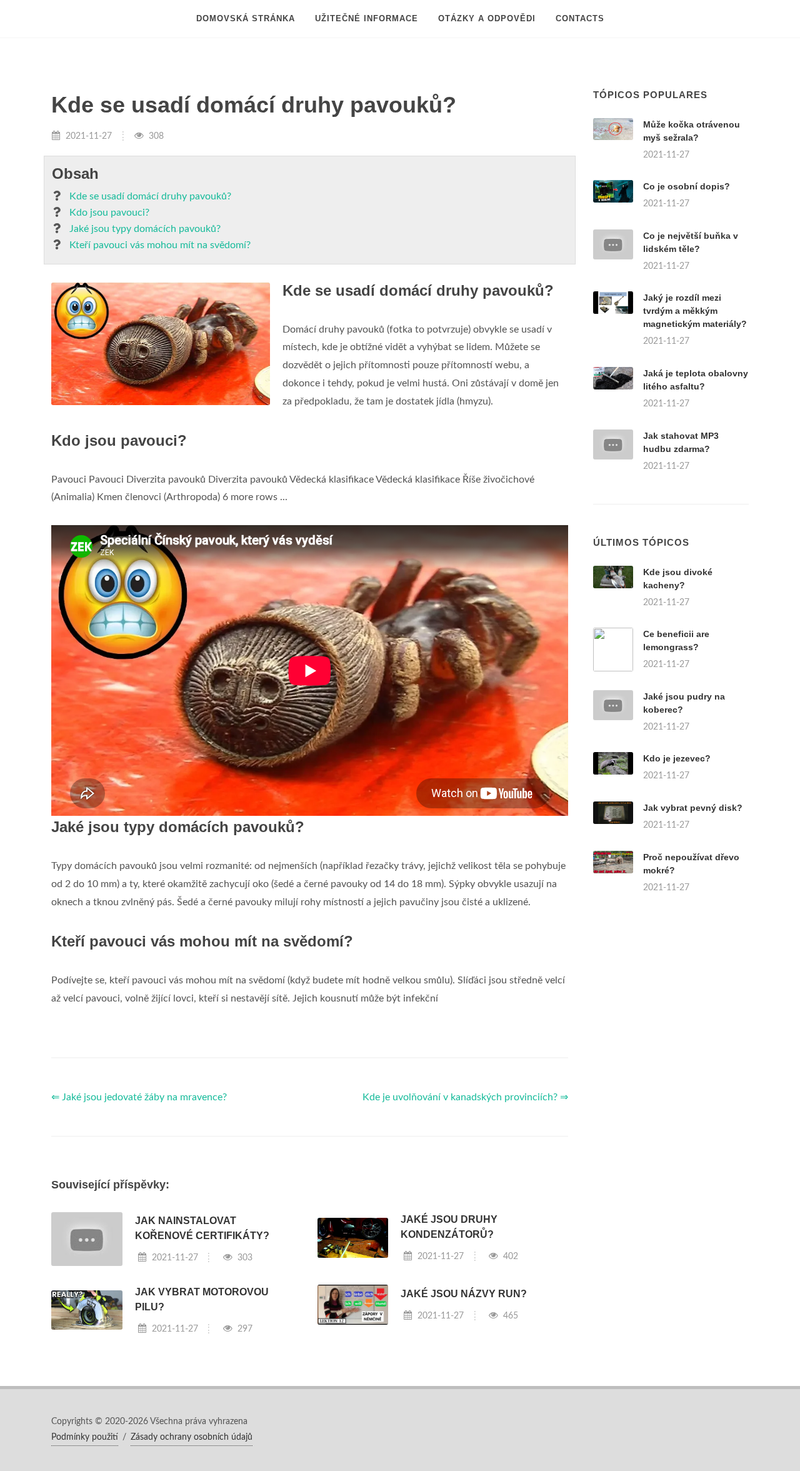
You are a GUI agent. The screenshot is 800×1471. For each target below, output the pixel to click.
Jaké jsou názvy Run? (464, 1293)
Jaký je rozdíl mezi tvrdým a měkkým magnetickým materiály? (695, 311)
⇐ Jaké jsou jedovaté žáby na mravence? (139, 1097)
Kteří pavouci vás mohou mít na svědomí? (160, 245)
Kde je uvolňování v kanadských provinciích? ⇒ (465, 1097)
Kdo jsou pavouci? (109, 213)
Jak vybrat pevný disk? (692, 808)
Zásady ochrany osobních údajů (191, 1437)
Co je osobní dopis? (686, 186)
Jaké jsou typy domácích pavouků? (145, 229)
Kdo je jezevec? (677, 758)
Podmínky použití (84, 1437)
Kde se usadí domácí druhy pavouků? (150, 196)
